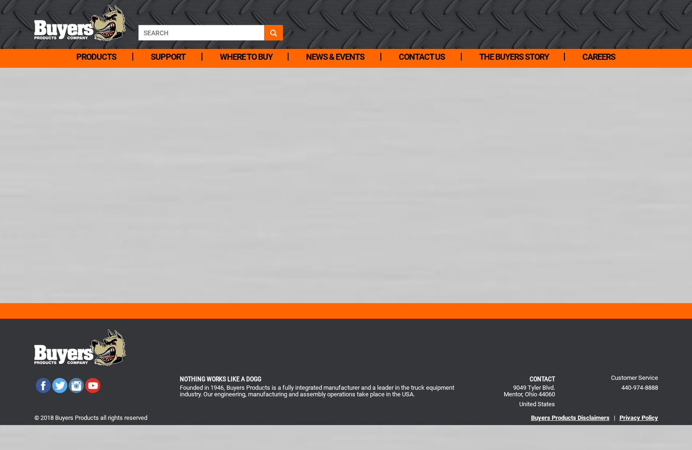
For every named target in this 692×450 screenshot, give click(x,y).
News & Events (335, 57)
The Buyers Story (514, 57)
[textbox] (201, 32)
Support (168, 57)
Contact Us (422, 57)
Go (273, 32)
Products (96, 57)
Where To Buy (246, 57)
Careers (598, 57)
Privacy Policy (639, 417)
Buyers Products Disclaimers (570, 417)
